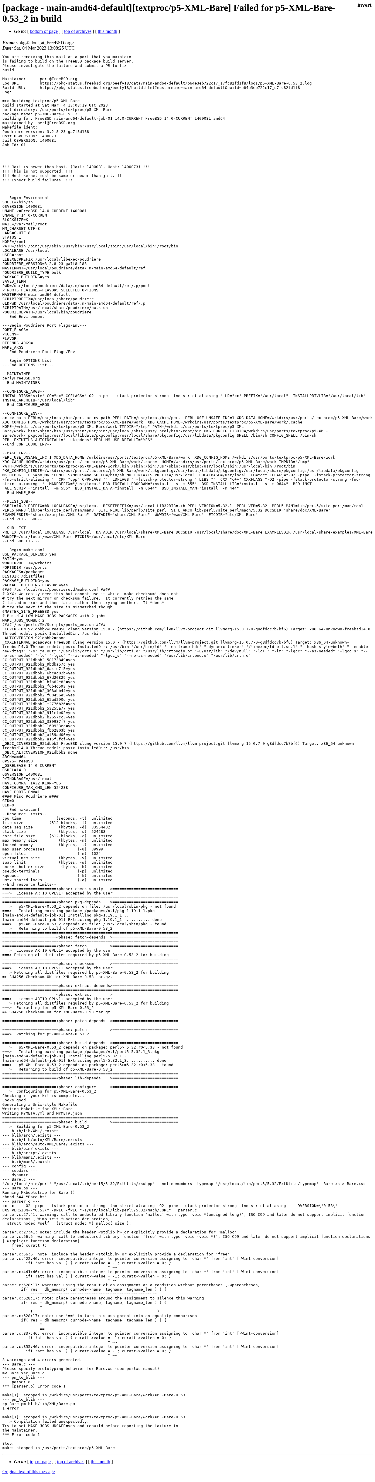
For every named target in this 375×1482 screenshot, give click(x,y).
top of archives (77, 31)
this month (107, 31)
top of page (40, 1461)
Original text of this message (28, 1471)
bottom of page (44, 31)
